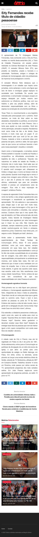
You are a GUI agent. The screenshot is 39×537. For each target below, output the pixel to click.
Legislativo (9, 9)
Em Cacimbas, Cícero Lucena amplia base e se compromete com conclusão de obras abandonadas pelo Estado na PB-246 (19, 498)
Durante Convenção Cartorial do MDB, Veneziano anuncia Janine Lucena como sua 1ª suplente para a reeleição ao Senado (18, 441)
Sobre (3, 529)
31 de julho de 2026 (9, 448)
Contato (10, 529)
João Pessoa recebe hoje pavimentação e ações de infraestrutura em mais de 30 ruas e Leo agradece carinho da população (19, 470)
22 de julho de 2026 (9, 503)
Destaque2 (6, 426)
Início (3, 9)
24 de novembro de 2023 (9, 24)
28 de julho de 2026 (9, 475)
